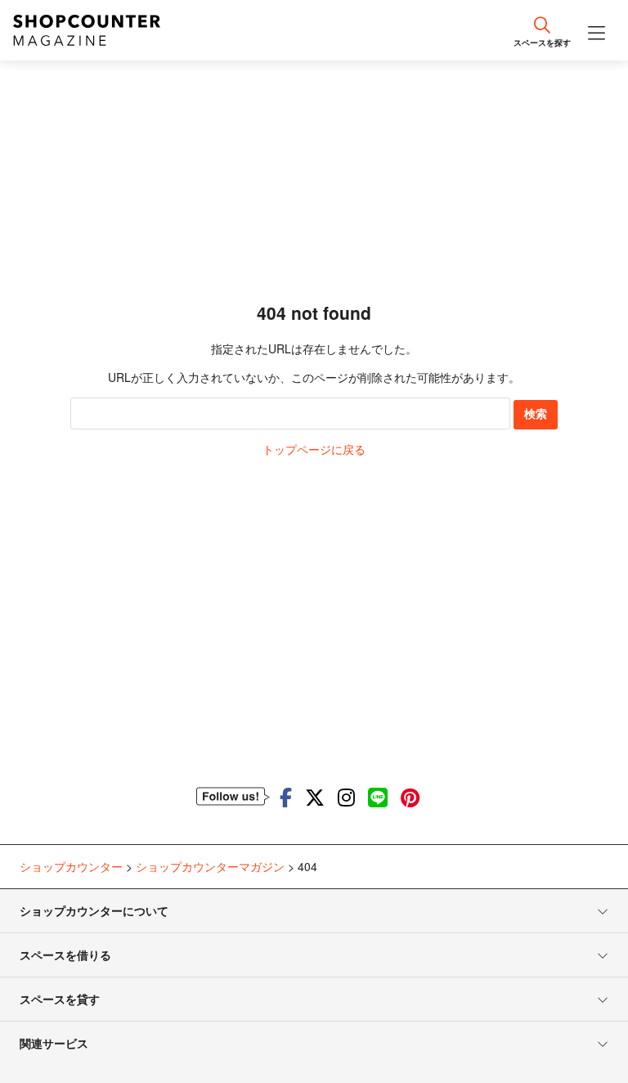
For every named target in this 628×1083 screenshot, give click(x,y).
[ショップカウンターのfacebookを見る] (286, 796)
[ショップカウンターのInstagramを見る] (346, 796)
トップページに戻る (314, 449)
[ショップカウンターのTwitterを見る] (315, 796)
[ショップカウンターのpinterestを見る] (410, 796)
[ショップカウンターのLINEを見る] (378, 796)
